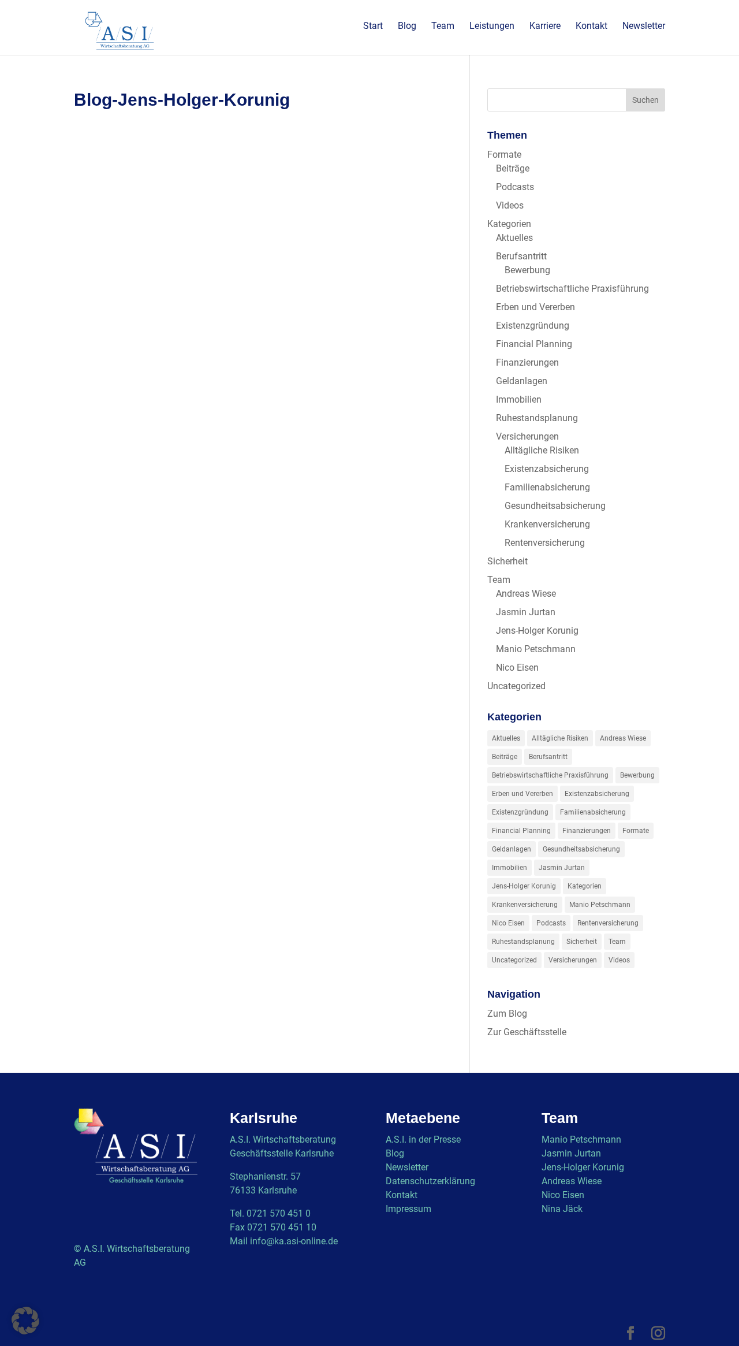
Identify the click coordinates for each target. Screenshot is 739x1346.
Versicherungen (527, 436)
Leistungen (491, 26)
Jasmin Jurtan (525, 612)
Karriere (545, 26)
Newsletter (643, 26)
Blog (407, 26)
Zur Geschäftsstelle (526, 1032)
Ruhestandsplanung (537, 417)
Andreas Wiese (526, 593)
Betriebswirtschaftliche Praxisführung (572, 288)
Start (373, 26)
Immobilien (519, 399)
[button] (25, 1320)
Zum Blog (507, 1013)
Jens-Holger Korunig (537, 630)
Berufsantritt (521, 256)
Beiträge (512, 168)
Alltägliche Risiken (542, 450)
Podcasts (515, 186)
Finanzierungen (527, 362)
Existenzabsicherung (547, 468)
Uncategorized (516, 686)
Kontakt (591, 26)
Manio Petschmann (536, 649)
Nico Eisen (517, 667)
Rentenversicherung (545, 542)
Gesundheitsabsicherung (555, 505)
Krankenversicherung (547, 524)
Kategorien (509, 223)
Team (442, 26)
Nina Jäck (562, 1208)
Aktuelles (514, 237)
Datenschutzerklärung (430, 1181)
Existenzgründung (532, 325)
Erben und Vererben (535, 307)
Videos (510, 205)
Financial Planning (534, 344)
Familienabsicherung (547, 487)
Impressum (408, 1208)
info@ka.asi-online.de (294, 1241)
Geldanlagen (521, 380)
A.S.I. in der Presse (423, 1139)
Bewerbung (527, 270)
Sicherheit (507, 561)
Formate (504, 154)
